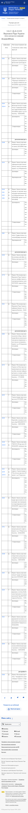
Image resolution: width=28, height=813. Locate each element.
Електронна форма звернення (8, 744)
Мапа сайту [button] (6, 718)
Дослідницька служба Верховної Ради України (12, 770)
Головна (3, 18)
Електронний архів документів (8, 768)
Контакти (3, 752)
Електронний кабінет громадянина (9, 749)
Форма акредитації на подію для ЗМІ (10, 747)
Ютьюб (18, 731)
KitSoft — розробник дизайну (12, 805)
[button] (11, 724)
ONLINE (22, 8)
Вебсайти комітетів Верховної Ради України (11, 758)
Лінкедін (5, 736)
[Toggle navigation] (2, 2)
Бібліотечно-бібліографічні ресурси (10, 765)
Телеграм (18, 736)
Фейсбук (5, 728)
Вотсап (17, 734)
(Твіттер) (5, 731)
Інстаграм (6, 734)
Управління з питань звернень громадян (10, 742)
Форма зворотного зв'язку (18, 796)
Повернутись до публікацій (11, 705)
